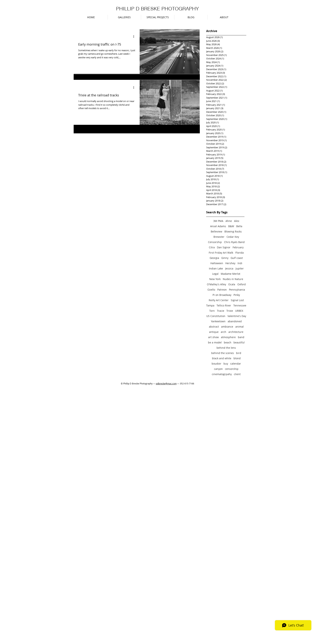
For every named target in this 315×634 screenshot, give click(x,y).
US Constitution (215, 316)
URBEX (239, 310)
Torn (212, 310)
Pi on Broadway (222, 294)
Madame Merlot (230, 273)
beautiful (239, 342)
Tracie (220, 310)
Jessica (229, 268)
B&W (231, 226)
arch (223, 331)
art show (213, 337)
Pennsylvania (237, 289)
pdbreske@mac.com (166, 383)
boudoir (216, 363)
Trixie (229, 310)
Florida (239, 252)
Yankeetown (218, 321)
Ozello (211, 289)
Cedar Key (233, 236)
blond (237, 358)
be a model (215, 342)
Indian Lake (216, 268)
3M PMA (218, 220)
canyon (218, 368)
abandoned (235, 321)
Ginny (224, 257)
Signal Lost (237, 300)
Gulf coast (237, 257)
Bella (239, 226)
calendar (235, 363)
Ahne (228, 220)
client (237, 374)
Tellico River (224, 305)
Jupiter (240, 268)
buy (225, 363)
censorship (231, 368)
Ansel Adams (218, 226)
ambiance (227, 326)
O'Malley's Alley (216, 284)
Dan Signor (223, 247)
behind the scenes (222, 353)
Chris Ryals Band (234, 242)
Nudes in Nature (233, 279)
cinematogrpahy (222, 374)
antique (214, 331)
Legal (215, 273)
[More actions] (135, 36)
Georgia (214, 257)
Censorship (215, 242)
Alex (236, 220)
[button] (124, 17)
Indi (240, 263)
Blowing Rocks (233, 231)
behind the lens (226, 347)
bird (238, 353)
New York (215, 279)
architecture (235, 331)
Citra (212, 247)
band (241, 337)
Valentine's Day (237, 316)
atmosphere (228, 337)
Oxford (241, 284)
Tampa (210, 305)
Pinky (237, 294)
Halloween (216, 263)
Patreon (222, 289)
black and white (221, 358)
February (238, 247)
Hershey (230, 263)
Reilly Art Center (219, 300)
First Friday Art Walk (221, 252)
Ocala (231, 284)
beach (227, 342)
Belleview (216, 231)
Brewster (218, 236)
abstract (214, 326)
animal (239, 326)
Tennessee (239, 305)
